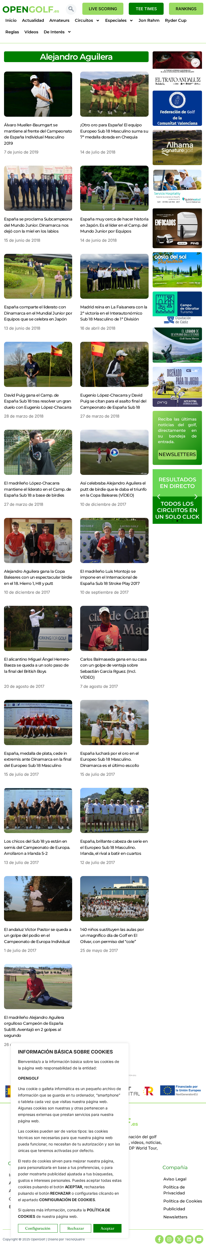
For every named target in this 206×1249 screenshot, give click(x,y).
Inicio (11, 20)
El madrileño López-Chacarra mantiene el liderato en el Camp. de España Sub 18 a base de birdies (37, 489)
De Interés (54, 31)
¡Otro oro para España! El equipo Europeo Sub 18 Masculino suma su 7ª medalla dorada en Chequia (114, 131)
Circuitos (84, 20)
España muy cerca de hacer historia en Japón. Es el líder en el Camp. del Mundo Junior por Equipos (114, 225)
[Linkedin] (189, 1239)
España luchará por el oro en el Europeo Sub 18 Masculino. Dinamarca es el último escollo (109, 759)
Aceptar (107, 1228)
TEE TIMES (146, 8)
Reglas (12, 31)
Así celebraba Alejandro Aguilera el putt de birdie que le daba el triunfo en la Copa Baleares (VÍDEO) (113, 489)
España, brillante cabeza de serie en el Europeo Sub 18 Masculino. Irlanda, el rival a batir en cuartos (114, 847)
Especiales (116, 20)
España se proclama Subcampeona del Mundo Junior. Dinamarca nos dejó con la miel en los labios (38, 225)
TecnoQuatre (75, 1239)
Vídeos (31, 31)
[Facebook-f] (159, 1239)
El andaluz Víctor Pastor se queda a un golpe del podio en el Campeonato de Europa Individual (37, 935)
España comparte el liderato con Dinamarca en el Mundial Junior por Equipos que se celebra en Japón (38, 313)
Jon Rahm (149, 20)
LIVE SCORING (103, 8)
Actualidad (33, 20)
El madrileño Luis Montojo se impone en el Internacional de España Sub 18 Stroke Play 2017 (109, 577)
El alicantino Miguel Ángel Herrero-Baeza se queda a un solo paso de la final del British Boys (37, 665)
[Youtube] (199, 1239)
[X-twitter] (179, 1239)
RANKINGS (186, 8)
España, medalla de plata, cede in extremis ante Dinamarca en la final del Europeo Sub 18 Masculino (37, 759)
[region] (70, 1140)
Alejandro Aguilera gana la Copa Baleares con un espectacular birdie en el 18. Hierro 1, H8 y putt (38, 577)
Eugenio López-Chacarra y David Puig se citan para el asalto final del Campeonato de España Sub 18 (113, 401)
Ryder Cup (175, 20)
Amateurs (59, 20)
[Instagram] (169, 1239)
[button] (71, 9)
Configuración (37, 1228)
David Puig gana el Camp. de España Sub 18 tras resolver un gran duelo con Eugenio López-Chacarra (37, 401)
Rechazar (75, 1228)
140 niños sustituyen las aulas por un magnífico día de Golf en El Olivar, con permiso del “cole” (112, 935)
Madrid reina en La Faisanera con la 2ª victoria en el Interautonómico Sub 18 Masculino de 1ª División (113, 313)
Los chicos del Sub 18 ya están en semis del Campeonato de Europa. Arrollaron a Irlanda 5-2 (37, 847)
